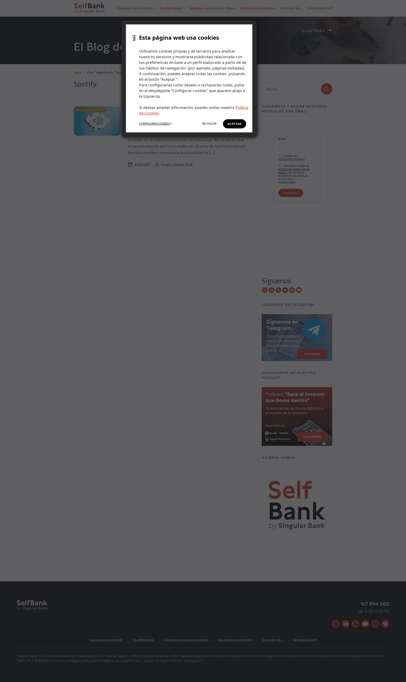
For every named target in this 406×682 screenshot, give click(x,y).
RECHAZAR (209, 124)
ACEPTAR (234, 124)
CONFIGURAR (154, 124)
